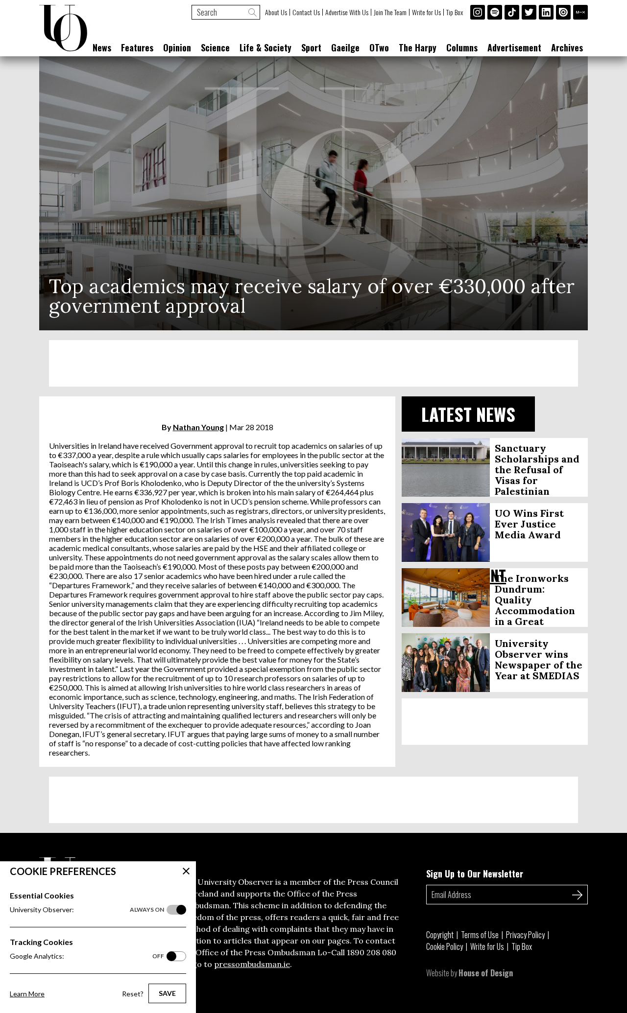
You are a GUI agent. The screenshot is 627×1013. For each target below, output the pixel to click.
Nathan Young (198, 427)
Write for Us (426, 12)
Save (167, 993)
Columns (462, 47)
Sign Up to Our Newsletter (474, 873)
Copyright (440, 935)
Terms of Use (480, 935)
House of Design (485, 973)
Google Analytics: (87, 956)
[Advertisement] (313, 363)
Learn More (27, 994)
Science (215, 47)
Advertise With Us (346, 12)
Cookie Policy (444, 946)
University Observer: (87, 909)
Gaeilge (345, 47)
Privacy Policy (525, 935)
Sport (311, 47)
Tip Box (454, 12)
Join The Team (390, 12)
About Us (276, 12)
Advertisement (514, 47)
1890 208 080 (371, 952)
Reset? (133, 994)
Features (137, 47)
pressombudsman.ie (252, 964)
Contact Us (306, 12)
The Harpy (417, 47)
